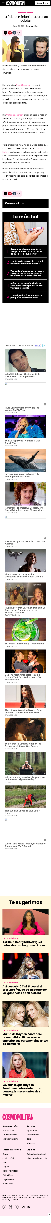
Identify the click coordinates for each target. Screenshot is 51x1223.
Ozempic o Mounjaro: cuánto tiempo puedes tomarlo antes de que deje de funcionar (26, 251)
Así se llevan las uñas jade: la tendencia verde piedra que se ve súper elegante (26, 285)
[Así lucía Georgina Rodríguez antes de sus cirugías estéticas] (25, 922)
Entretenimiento (25, 12)
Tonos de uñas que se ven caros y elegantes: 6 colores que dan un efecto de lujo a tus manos (27, 273)
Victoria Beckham (14, 115)
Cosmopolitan (32, 26)
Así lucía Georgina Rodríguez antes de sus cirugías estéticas (23, 943)
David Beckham (23, 85)
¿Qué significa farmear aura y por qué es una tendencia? (26, 296)
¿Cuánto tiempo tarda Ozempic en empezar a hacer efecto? (27, 262)
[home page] (15, 3)
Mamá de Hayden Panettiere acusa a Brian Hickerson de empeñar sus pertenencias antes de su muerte (25, 1039)
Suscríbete (42, 3)
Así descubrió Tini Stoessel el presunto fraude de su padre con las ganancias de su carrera (25, 990)
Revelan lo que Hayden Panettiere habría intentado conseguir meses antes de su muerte (22, 1090)
